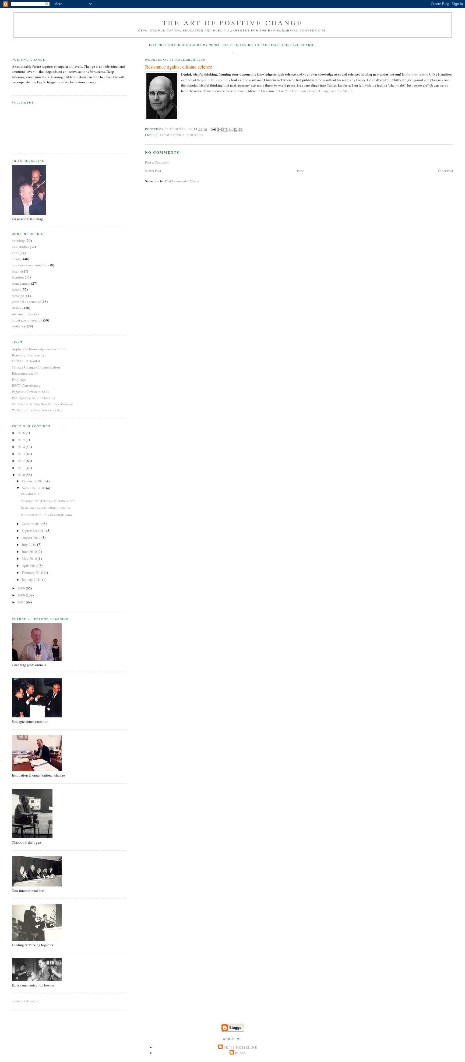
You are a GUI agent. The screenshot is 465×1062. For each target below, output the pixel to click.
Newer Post (153, 170)
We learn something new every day (37, 409)
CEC (15, 252)
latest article (420, 74)
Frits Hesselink (241, 1047)
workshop (19, 326)
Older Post (445, 170)
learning (18, 277)
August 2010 (31, 537)
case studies (20, 246)
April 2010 (30, 565)
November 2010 (34, 487)
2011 (21, 467)
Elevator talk (30, 493)
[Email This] (220, 129)
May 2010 (30, 558)
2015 (21, 439)
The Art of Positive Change (232, 22)
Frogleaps (19, 379)
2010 (21, 474)
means (16, 289)
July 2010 (29, 544)
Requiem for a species (213, 79)
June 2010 (30, 551)
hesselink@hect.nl (25, 1001)
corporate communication (30, 265)
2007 (21, 602)
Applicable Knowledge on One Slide (38, 348)
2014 (21, 446)
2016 (21, 432)
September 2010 (34, 530)
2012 (21, 460)
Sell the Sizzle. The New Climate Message (42, 404)
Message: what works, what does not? (48, 500)
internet (17, 271)
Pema (240, 1052)
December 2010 (33, 480)
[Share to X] (230, 129)
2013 (21, 453)
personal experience (26, 301)
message (18, 295)
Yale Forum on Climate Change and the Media (318, 90)
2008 (21, 595)
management (21, 283)
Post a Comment (157, 162)
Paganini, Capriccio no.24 (31, 391)
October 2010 (32, 523)
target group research (181, 135)
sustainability (22, 314)
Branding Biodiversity (28, 355)
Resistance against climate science (46, 507)
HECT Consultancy (26, 385)
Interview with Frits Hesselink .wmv (47, 514)
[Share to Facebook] (235, 129)
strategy (17, 307)
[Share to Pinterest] (240, 129)
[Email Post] (213, 129)
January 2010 (32, 579)
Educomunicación (25, 373)
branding (18, 240)
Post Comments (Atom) (182, 180)
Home (299, 170)
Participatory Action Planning (33, 397)
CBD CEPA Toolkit (26, 361)
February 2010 (33, 572)
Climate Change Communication (36, 367)
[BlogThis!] (225, 129)
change (17, 258)
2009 (21, 588)
